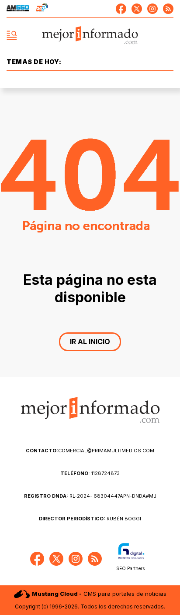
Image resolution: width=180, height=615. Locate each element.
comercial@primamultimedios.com (90, 451)
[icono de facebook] (121, 8)
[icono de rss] (168, 8)
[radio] (18, 8)
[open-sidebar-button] (12, 35)
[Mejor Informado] (90, 35)
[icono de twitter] (137, 8)
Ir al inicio (90, 341)
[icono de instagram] (152, 8)
